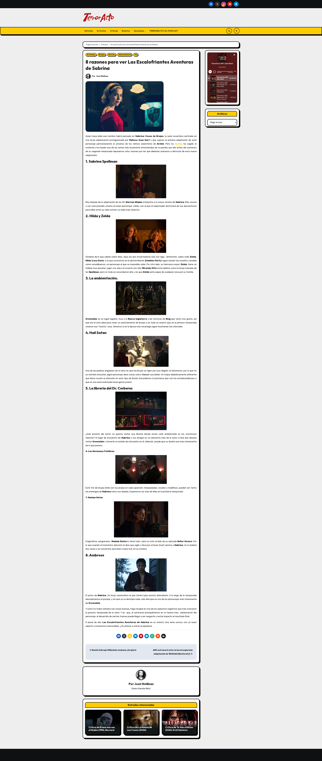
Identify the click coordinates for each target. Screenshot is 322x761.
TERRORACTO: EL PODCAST (163, 31)
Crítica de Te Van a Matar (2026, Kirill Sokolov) (179, 728)
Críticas (114, 31)
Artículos (101, 31)
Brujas (102, 55)
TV (135, 55)
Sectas (111, 55)
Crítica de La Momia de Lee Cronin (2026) (139, 728)
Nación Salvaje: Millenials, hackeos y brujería (114, 650)
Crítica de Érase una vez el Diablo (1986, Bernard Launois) (102, 730)
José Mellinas (102, 76)
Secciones (139, 31)
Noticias (89, 31)
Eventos (126, 31)
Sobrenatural (124, 55)
